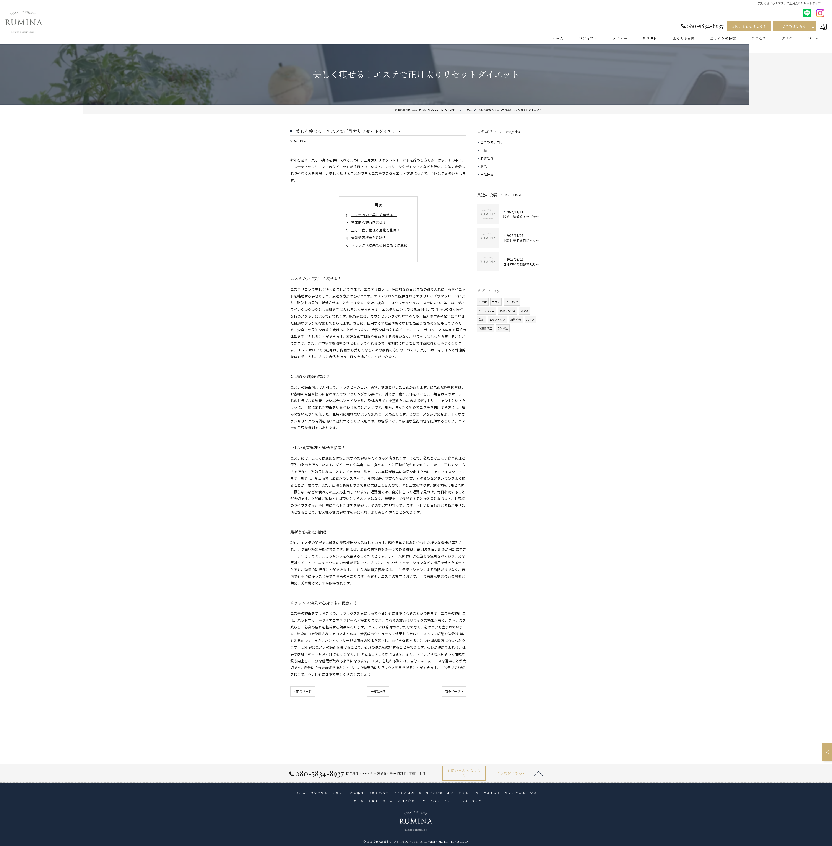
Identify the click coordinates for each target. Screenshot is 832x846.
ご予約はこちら (794, 26)
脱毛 (483, 166)
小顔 (483, 150)
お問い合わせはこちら (749, 26)
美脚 (481, 319)
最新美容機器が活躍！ (368, 237)
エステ (496, 302)
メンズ (525, 310)
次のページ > (454, 691)
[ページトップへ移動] (538, 773)
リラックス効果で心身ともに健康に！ (381, 245)
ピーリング (511, 302)
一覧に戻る (378, 691)
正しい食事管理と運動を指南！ (375, 229)
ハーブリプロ (486, 310)
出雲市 (483, 302)
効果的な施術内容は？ (368, 222)
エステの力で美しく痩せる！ (374, 214)
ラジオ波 (502, 328)
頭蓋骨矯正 (485, 328)
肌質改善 (487, 158)
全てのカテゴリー (493, 142)
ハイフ (530, 319)
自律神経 (487, 174)
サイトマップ (472, 801)
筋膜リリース (507, 310)
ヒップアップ (497, 319)
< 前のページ (303, 691)
